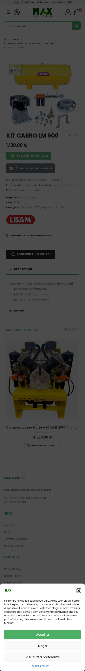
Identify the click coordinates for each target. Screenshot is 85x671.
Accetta (42, 634)
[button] (79, 591)
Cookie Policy (40, 666)
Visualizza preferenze (43, 657)
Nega (42, 646)
